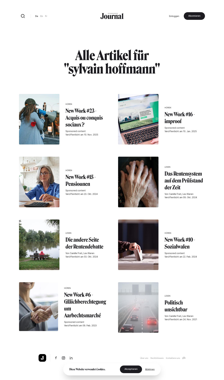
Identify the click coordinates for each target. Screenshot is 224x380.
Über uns (144, 358)
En (41, 16)
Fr (46, 16)
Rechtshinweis (157, 358)
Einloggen (174, 16)
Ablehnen (150, 369)
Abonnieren (194, 15)
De (36, 16)
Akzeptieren (130, 369)
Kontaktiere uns (173, 358)
